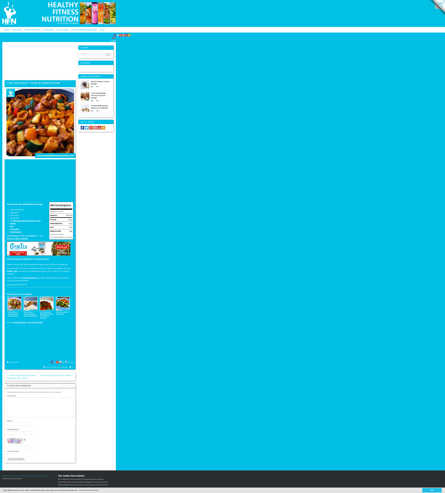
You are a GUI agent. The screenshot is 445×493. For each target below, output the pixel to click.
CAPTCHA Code (13, 451)
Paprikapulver (15, 232)
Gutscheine (62, 30)
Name (10, 421)
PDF (63, 362)
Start (7, 30)
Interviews (48, 30)
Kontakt (8, 36)
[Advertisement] (40, 62)
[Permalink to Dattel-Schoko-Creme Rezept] (86, 85)
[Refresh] (24, 439)
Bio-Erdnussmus (29, 278)
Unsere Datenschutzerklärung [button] (88, 490)
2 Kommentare (14, 362)
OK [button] (432, 490)
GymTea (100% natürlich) (17, 238)
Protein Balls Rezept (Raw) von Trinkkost (57, 375)
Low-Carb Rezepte (35, 322)
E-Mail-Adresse (13, 429)
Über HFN (17, 30)
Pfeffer (13, 223)
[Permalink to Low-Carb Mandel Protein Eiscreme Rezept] (86, 97)
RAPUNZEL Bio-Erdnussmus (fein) (27, 221)
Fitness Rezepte (32, 30)
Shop (102, 30)
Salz (11, 226)
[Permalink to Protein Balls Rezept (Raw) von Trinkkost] (86, 109)
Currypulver (14, 229)
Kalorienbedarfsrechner (84, 30)
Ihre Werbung (26, 476)
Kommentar (11, 396)
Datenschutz (36, 476)
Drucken (70, 362)
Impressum (45, 476)
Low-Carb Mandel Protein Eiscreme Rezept (98, 95)
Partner (18, 476)
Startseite (5, 476)
